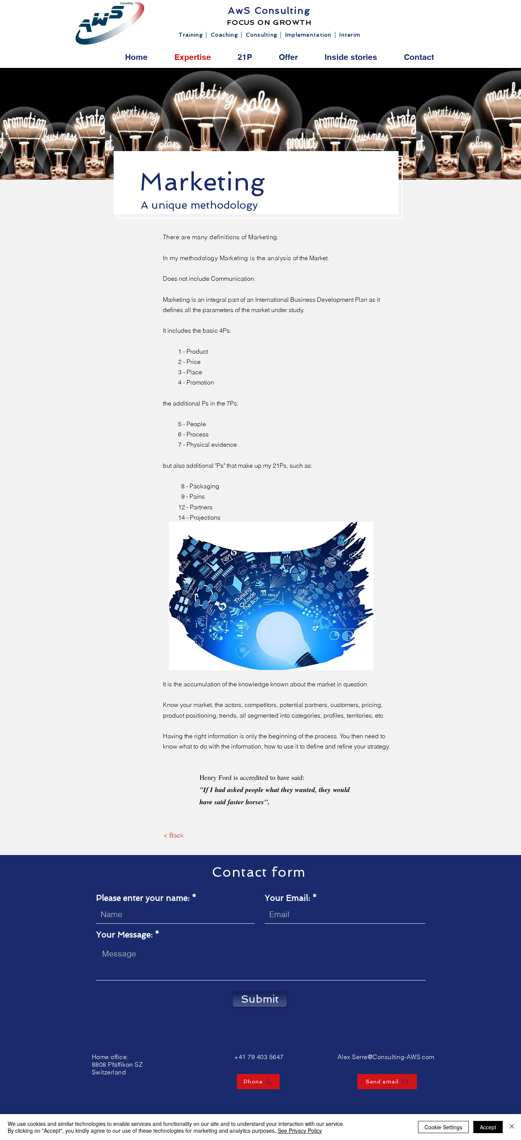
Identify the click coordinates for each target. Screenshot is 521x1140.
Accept (488, 1127)
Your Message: (124, 935)
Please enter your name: (143, 898)
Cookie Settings (443, 1127)
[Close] (511, 1127)
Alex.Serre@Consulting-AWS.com (386, 1057)
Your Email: (287, 898)
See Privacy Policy (300, 1130)
